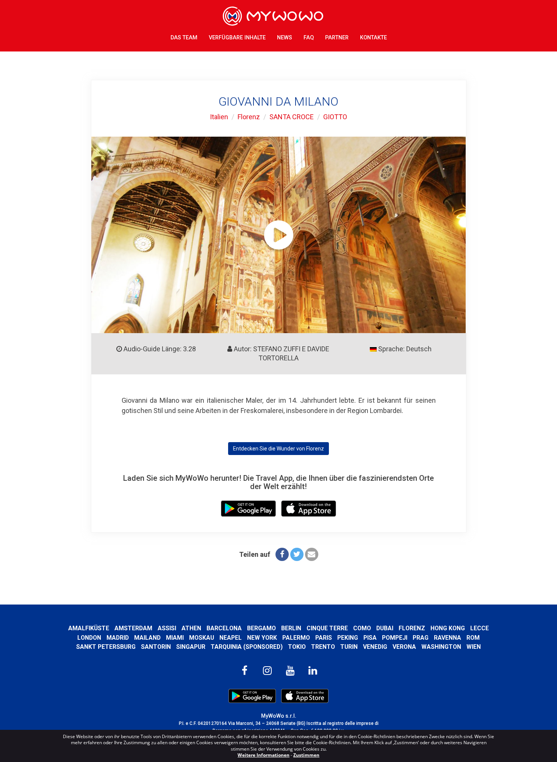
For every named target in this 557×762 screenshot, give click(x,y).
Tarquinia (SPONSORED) (247, 646)
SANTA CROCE (291, 117)
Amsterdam (133, 628)
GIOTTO (335, 117)
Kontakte (373, 37)
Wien (473, 646)
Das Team (184, 37)
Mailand (147, 637)
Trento (323, 646)
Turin (349, 646)
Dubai (384, 628)
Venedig (375, 646)
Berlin (291, 628)
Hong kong (447, 628)
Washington (441, 646)
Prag (421, 637)
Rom (473, 637)
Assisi (167, 628)
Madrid (117, 637)
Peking (347, 637)
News (284, 37)
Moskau (201, 637)
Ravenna (447, 637)
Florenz (249, 117)
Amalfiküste (88, 628)
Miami (175, 637)
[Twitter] (297, 554)
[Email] (311, 554)
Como (362, 628)
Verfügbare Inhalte (237, 37)
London (89, 637)
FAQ (309, 37)
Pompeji (394, 637)
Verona (404, 646)
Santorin (156, 646)
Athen (191, 628)
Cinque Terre (327, 628)
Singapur (190, 646)
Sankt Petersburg (106, 646)
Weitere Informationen (263, 755)
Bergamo (261, 628)
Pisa (370, 637)
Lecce (479, 628)
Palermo (296, 637)
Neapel (230, 637)
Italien (219, 117)
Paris (323, 637)
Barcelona (224, 628)
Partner (337, 37)
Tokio (297, 646)
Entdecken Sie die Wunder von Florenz (278, 449)
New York (262, 637)
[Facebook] (282, 554)
